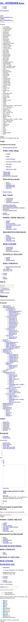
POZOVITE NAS (4, 138)
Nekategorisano (6, 437)
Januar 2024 (6, 422)
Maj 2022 (5, 430)
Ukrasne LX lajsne (13, 314)
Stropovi (8, 268)
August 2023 (6, 424)
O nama (5, 6)
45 (3, 462)
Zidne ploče (12, 327)
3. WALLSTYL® (10, 316)
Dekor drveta (12, 375)
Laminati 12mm (12, 357)
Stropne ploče (12, 337)
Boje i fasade (6, 305)
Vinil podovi (9, 164)
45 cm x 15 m (9, 373)
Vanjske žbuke (9, 199)
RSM (4, 370)
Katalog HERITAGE (11, 342)
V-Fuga (11, 368)
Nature (10, 381)
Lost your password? (5, 289)
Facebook (5, 576)
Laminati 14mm (12, 358)
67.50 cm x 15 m (10, 388)
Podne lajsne (12, 320)
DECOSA (8, 335)
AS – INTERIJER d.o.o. (12, 3)
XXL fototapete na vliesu (12, 347)
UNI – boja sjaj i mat (14, 387)
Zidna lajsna (12, 338)
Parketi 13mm (12, 365)
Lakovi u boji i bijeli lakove (12, 251)
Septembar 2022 (7, 428)
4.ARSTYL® (9, 328)
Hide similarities (8, 592)
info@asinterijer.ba (4, 10)
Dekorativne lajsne (10, 185)
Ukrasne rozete (12, 315)
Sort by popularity (7, 444)
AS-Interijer (6, 436)
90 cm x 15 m (9, 393)
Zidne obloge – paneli (11, 169)
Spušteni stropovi (7, 404)
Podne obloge (6, 351)
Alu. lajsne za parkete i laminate (13, 161)
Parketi (7, 156)
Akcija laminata (12, 354)
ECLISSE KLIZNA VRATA (10, 546)
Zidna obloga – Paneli (11, 229)
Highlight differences (9, 594)
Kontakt (5, 8)
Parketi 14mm (12, 366)
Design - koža (12, 376)
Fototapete (8, 183)
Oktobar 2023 (6, 423)
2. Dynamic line (10, 309)
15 (3, 460)
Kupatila (8, 257)
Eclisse (4, 339)
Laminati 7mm (12, 360)
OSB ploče (8, 166)
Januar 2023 (6, 427)
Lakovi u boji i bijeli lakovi (12, 202)
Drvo (7, 411)
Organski (8, 415)
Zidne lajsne (12, 326)
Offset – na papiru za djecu (12, 346)
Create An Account (4, 292)
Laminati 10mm (12, 356)
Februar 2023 (6, 426)
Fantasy (11, 377)
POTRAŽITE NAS (7, 564)
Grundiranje (9, 201)
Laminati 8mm (12, 361)
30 (3, 461)
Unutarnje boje (9, 198)
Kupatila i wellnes (7, 349)
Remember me (5, 288)
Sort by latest (6, 445)
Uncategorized (6, 407)
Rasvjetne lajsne (13, 323)
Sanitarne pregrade (10, 260)
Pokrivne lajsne (12, 322)
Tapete (7, 182)
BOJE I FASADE (9, 244)
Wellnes (8, 259)
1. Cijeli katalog (9, 308)
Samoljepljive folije (10, 186)
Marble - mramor (13, 379)
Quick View (6, 488)
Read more (5, 495)
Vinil (7, 369)
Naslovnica (2, 300)
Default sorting (6, 443)
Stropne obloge (12, 312)
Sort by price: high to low (9, 448)
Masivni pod (9, 362)
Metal (7, 414)
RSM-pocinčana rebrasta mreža (13, 266)
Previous (5, 501)
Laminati (8, 154)
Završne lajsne (12, 324)
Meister (10, 300)
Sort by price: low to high (9, 447)
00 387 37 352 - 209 (14, 138)
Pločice (10, 383)
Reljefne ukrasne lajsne (14, 311)
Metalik (11, 380)
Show (1, 457)
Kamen (7, 412)
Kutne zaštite (12, 318)
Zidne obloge (6, 408)
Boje (7, 410)
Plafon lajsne (12, 319)
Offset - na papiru (10, 345)
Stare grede (8, 188)
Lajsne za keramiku (10, 159)
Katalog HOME (10, 343)
